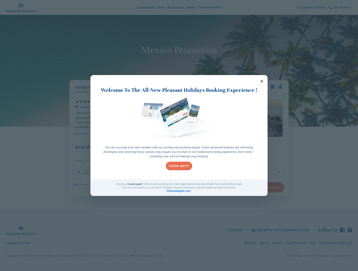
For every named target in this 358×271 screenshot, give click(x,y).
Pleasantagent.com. (179, 190)
